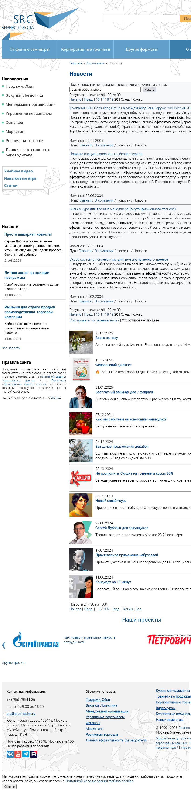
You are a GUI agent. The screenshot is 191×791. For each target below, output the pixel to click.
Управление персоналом (29, 113)
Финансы (14, 122)
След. (115, 608)
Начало (75, 99)
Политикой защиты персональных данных (34, 378)
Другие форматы (142, 49)
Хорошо (9, 786)
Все (138, 608)
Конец (128, 608)
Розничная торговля (25, 140)
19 (111, 99)
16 (97, 99)
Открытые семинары (30, 49)
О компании (95, 63)
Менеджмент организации (31, 104)
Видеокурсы (165, 707)
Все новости (11, 348)
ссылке (55, 397)
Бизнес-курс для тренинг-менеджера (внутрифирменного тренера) (122, 208)
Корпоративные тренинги (85, 49)
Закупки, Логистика (24, 95)
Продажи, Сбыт (20, 86)
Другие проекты (14, 662)
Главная (75, 63)
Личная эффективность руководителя (28, 152)
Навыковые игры (21, 178)
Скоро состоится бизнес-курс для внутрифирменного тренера (118, 259)
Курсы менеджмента (173, 690)
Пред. (88, 99)
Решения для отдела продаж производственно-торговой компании (29, 311)
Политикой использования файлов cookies (34, 382)
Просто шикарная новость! (28, 234)
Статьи (10, 185)
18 (107, 99)
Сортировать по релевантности (94, 320)
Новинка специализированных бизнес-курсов (105, 153)
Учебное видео (18, 171)
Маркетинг (16, 131)
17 (102, 99)
